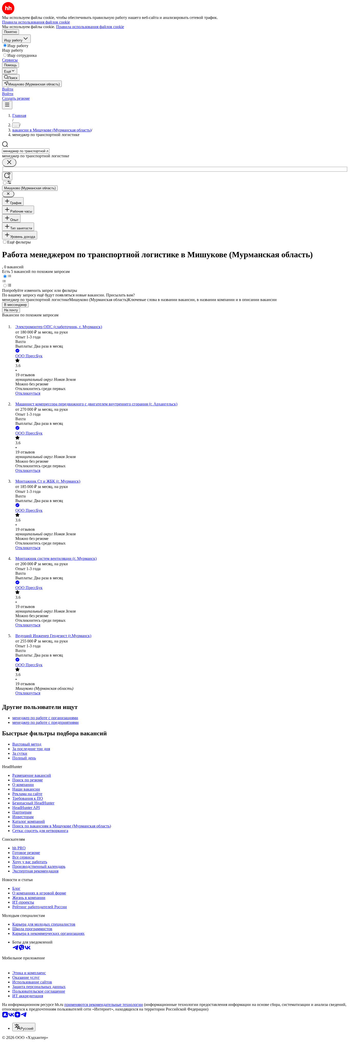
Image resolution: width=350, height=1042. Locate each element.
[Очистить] (9, 162)
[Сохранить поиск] (7, 176)
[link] (10, 77)
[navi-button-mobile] (7, 105)
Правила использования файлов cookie (90, 27)
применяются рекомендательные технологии (103, 1004)
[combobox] (25, 151)
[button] (7, 89)
